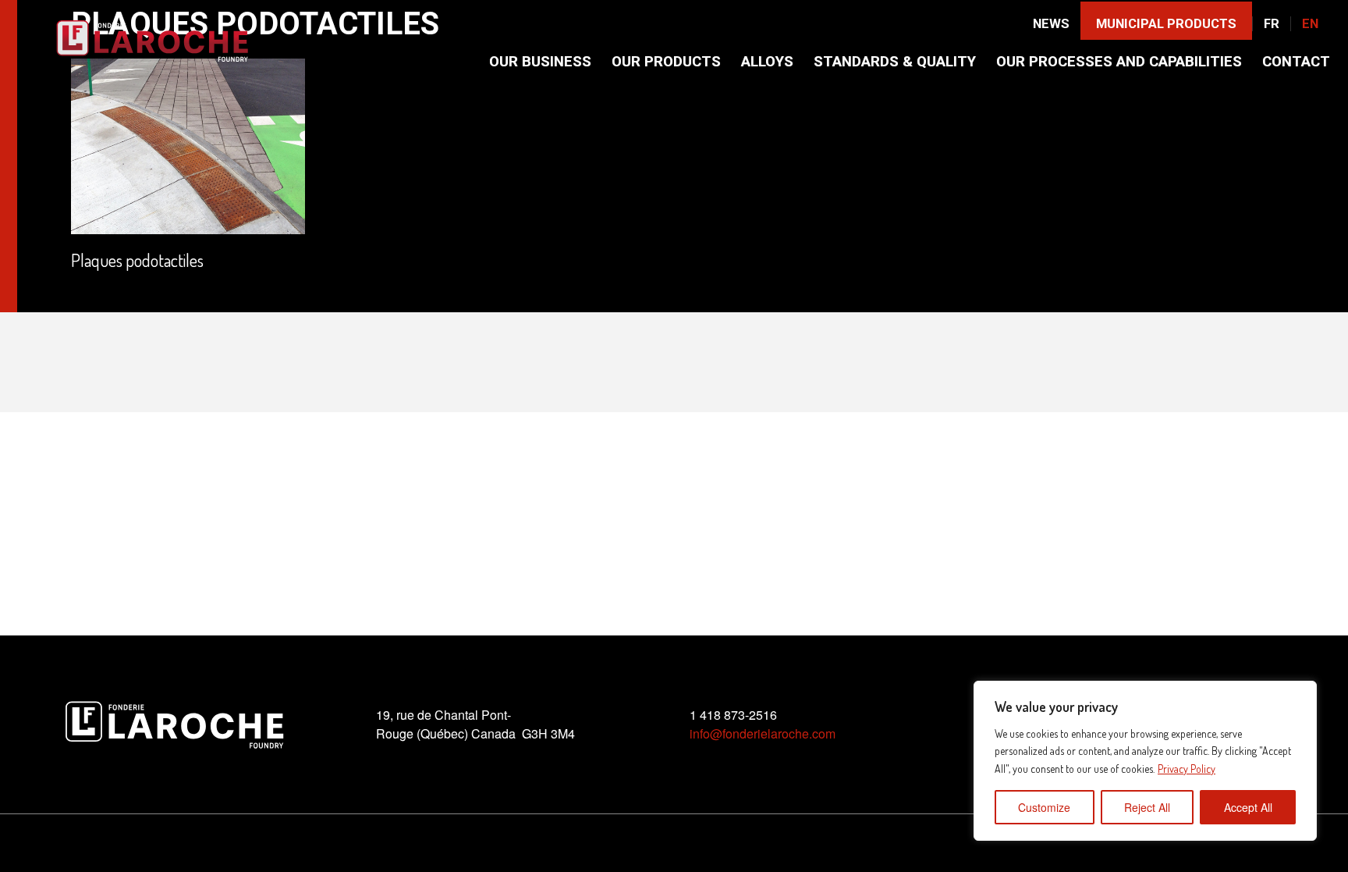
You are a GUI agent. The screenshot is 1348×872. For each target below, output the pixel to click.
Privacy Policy (1186, 768)
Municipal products (1166, 23)
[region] (1145, 761)
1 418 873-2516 (733, 715)
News (1051, 23)
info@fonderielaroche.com (762, 733)
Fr (1271, 23)
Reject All (1147, 807)
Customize (1044, 807)
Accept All (1248, 807)
